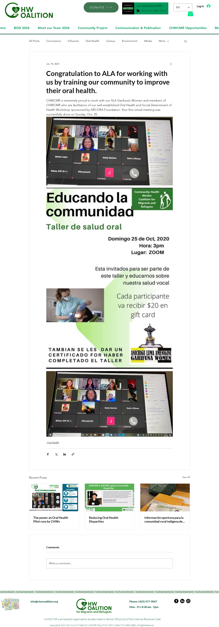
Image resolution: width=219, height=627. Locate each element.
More (162, 41)
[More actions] (171, 64)
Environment (129, 41)
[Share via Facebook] (47, 454)
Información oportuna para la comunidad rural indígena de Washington (163, 519)
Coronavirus (53, 41)
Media (148, 41)
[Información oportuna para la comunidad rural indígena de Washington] (165, 497)
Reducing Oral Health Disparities (103, 519)
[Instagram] (188, 601)
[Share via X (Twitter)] (56, 454)
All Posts (34, 41)
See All (186, 477)
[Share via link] (73, 454)
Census (110, 41)
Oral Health (92, 41)
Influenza (73, 41)
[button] (190, 12)
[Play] (138, 11)
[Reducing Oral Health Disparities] (109, 497)
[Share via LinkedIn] (64, 454)
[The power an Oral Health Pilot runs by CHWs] (54, 497)
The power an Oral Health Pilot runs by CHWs (50, 519)
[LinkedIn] (182, 601)
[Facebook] (176, 601)
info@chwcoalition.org (44, 601)
